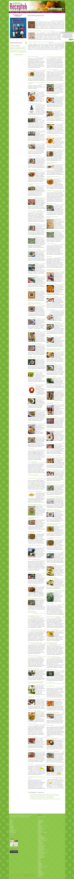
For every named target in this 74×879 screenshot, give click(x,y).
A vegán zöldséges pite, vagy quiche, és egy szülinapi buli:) (35, 532)
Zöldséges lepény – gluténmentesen (53, 230)
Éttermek (22, 12)
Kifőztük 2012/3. (50, 725)
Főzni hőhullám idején (51, 551)
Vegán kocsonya (50, 429)
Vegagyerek (40, 860)
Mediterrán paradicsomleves (33, 56)
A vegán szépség (40, 821)
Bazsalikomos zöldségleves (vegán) (53, 656)
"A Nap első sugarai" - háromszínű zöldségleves (53, 136)
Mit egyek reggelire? (31, 142)
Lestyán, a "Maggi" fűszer (33, 370)
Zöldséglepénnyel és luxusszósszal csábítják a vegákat (36, 83)
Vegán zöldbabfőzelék (32, 317)
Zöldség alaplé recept (32, 572)
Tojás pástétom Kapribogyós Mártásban (54, 699)
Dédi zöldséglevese (31, 422)
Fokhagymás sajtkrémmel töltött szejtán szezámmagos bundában (35, 170)
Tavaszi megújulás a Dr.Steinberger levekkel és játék (53, 403)
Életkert (39, 829)
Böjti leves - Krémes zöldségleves (53, 629)
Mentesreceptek (40, 847)
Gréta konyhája (40, 839)
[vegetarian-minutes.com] (14, 846)
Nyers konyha (40, 850)
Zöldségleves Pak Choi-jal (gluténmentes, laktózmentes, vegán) (35, 357)
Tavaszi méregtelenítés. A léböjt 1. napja (54, 496)
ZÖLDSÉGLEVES (50, 682)
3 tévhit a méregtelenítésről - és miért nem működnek (41, 30)
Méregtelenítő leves (50, 122)
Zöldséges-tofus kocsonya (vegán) (34, 249)
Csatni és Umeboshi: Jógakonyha (43, 825)
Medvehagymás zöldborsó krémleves (34, 396)
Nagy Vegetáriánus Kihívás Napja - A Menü (35, 750)
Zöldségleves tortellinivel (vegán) (34, 559)
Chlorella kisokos (31, 448)
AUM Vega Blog (40, 822)
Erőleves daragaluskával (32, 90)
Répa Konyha (40, 854)
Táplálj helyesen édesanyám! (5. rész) (53, 469)
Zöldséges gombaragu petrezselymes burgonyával (53, 483)
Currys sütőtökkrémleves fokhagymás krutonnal (53, 177)
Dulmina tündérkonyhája (42, 828)
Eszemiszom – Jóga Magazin (42, 832)
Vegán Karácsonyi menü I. (33, 262)
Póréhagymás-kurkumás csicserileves (34, 504)
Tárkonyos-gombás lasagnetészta (53, 296)
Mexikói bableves (50, 442)
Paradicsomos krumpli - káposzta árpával (54, 777)
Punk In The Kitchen (41, 853)
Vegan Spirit (40, 867)
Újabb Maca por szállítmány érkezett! (35, 491)
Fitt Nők (39, 834)
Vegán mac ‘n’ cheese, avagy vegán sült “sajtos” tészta (54, 456)
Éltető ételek (40, 831)
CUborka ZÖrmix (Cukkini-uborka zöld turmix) (35, 546)
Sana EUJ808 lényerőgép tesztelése (34, 103)
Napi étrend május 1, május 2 (52, 577)
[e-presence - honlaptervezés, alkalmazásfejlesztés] (14, 852)
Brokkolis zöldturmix (50, 603)
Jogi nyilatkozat (13, 832)
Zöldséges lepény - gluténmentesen (34, 236)
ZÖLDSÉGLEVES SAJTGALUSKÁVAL (32, 612)
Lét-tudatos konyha (41, 846)
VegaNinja (39, 869)
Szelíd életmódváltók (41, 857)
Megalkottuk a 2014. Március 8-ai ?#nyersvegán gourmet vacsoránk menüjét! (54, 510)
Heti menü (48, 389)
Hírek (18, 12)
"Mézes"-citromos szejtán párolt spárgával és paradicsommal (54, 109)
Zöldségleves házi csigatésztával (34, 223)
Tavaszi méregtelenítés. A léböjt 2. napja (35, 478)
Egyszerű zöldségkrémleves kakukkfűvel (54, 149)
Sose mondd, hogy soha (42, 856)
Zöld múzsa (40, 876)
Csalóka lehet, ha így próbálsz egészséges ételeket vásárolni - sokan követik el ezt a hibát (44, 795)
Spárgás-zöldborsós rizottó (51, 203)
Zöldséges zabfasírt (50, 764)
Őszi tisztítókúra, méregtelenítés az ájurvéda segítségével (36, 184)
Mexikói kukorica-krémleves (52, 416)
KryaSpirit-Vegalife (41, 842)
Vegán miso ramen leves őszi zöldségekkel (54, 56)
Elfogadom (71, 39)
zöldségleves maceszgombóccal (52, 738)
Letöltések (12, 831)
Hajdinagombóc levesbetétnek (52, 669)
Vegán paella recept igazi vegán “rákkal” (54, 190)
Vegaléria (39, 861)
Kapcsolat (51, 12)
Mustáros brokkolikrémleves (33, 275)
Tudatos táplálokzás (33, 19)
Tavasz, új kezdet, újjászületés (52, 69)
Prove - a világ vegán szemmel (43, 852)
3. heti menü (30, 383)
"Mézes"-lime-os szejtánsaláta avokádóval (35, 197)
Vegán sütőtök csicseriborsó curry (53, 712)
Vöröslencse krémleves (51, 309)
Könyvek (33, 12)
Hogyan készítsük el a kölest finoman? (54, 322)
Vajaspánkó (40, 858)
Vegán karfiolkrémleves (32, 461)
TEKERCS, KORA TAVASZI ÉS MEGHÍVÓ (34, 697)
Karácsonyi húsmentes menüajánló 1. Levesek (35, 156)
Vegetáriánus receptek (41, 816)
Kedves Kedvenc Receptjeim (42, 840)
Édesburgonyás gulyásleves (52, 95)
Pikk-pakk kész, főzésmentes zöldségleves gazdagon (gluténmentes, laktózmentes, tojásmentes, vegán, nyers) (54, 349)
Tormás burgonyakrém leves (33, 116)
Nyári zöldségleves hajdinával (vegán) (35, 642)
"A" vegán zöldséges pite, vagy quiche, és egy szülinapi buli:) (54, 538)
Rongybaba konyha (41, 855)
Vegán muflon (40, 865)
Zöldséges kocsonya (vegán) (33, 435)
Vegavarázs (40, 872)
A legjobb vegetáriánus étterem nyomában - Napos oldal (36, 777)
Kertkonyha (40, 841)
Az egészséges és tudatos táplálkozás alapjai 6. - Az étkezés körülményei (41, 796)
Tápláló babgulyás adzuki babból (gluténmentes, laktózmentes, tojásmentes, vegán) (35, 303)
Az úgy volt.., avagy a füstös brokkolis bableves (35, 289)
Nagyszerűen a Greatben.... (33, 129)
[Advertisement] (14, 76)
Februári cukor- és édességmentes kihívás (54, 590)
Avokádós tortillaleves (51, 243)
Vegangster (40, 868)
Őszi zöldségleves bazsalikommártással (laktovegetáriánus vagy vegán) (35, 616)
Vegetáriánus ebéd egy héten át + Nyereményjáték (34, 518)
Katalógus (39, 12)
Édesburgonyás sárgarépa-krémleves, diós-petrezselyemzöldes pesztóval (54, 524)
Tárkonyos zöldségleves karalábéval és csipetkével (41, 42)
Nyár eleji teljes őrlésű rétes (52, 564)
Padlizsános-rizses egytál (32, 585)
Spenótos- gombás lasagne (33, 736)
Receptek (13, 12)
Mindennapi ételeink (41, 848)
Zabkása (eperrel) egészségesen (33, 655)
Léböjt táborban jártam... (51, 82)
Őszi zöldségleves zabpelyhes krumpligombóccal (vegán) (52, 643)
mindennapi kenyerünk (32, 723)
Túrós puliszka (30, 763)
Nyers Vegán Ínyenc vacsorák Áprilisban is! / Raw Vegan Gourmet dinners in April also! (35, 682)
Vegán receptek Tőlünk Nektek (43, 866)
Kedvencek (45, 12)
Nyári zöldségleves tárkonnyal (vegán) (35, 629)
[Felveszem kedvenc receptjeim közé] (63, 19)
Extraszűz (39, 833)
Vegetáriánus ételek (41, 873)
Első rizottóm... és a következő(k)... (53, 751)
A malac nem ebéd (41, 820)
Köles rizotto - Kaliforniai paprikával (34, 710)
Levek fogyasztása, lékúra (51, 376)
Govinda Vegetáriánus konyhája (43, 838)
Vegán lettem (40, 864)
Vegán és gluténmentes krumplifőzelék (35, 343)
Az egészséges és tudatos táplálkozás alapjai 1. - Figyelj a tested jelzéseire (42, 797)
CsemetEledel (40, 826)
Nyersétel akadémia (41, 851)
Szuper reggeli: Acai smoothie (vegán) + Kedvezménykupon (54, 270)
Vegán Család (40, 863)
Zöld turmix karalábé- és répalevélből (53, 616)
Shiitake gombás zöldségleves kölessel (35, 598)
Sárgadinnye (16, 54)
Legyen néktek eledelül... (42, 845)
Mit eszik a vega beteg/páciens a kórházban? (52, 217)
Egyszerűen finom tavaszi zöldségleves (35, 210)
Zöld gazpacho (49, 256)
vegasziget (39, 870)
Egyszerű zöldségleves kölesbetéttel (34, 409)
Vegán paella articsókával (51, 283)
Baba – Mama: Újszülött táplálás (34, 330)
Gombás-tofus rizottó (50, 686)
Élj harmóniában (40, 830)
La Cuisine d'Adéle (41, 843)
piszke (21, 54)
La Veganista (40, 844)
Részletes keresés (13, 830)
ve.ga (39, 859)
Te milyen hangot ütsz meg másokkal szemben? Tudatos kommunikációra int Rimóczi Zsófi (44, 794)
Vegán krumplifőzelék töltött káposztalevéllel (52, 163)
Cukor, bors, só (40, 827)
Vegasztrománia (40, 871)
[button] (73, 32)
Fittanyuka (39, 835)
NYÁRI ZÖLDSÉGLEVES (33, 474)
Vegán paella (49, 335)
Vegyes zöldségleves (31, 69)
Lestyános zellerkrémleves (51, 363)
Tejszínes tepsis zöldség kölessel (34, 668)
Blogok (27, 12)
